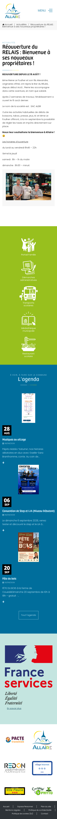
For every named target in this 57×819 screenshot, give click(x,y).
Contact (44, 813)
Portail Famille (28, 254)
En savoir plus (14, 708)
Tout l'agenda (28, 615)
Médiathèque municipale (28, 329)
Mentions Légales (12, 810)
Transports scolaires (28, 304)
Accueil (8, 24)
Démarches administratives (28, 279)
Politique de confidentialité (39, 810)
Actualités (21, 24)
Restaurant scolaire (28, 355)
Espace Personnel (25, 806)
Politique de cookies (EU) (22, 813)
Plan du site (46, 806)
